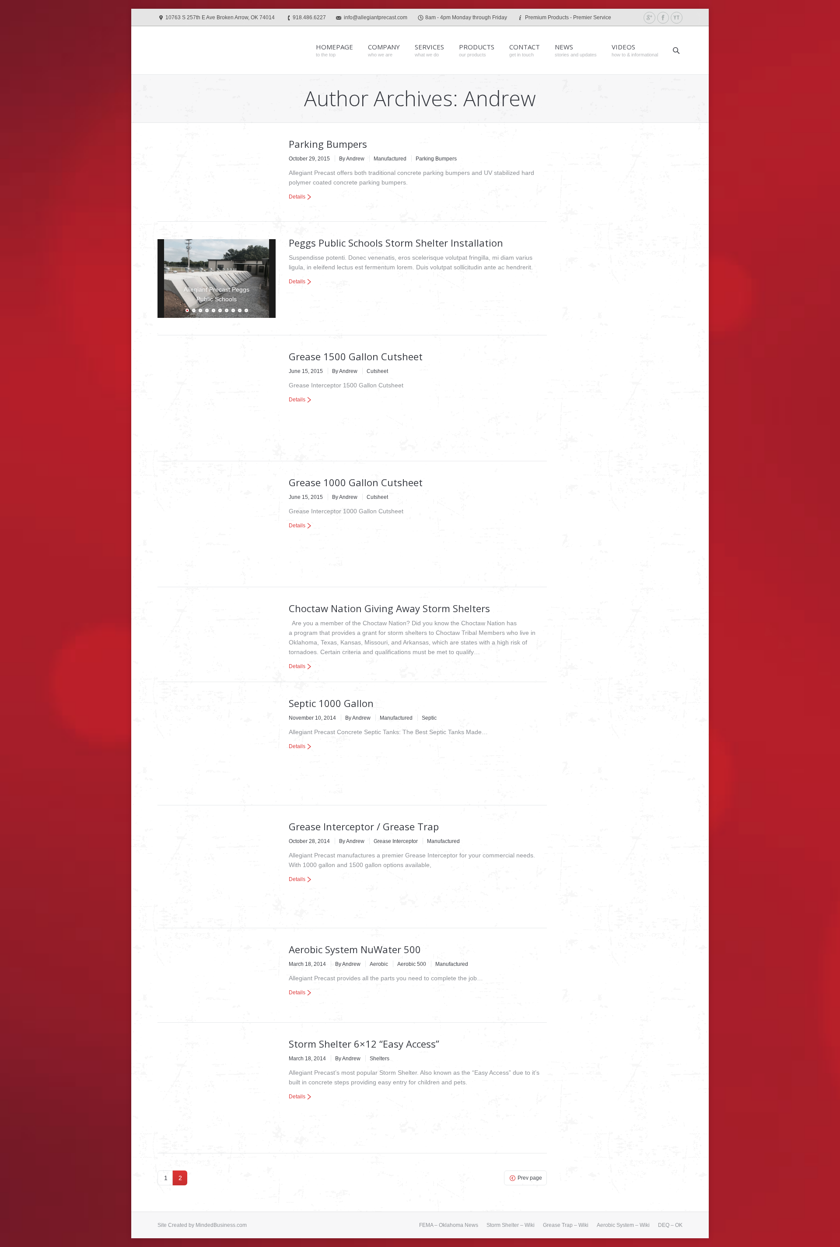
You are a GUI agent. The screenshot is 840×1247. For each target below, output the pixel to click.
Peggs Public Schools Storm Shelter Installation (396, 242)
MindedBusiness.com (221, 1225)
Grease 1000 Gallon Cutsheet (356, 482)
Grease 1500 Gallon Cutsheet (356, 356)
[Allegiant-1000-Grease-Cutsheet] (217, 524)
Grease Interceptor (396, 841)
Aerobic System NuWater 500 (355, 949)
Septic (429, 718)
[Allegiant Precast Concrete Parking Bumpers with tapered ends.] (217, 172)
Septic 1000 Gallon (331, 703)
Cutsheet (377, 371)
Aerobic (379, 964)
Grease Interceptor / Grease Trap (364, 826)
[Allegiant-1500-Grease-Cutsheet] (217, 398)
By (351, 159)
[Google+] (649, 18)
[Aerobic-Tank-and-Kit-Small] (217, 975)
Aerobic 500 (411, 964)
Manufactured (390, 159)
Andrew (499, 98)
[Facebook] (663, 18)
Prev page (530, 1178)
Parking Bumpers (328, 143)
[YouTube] (676, 18)
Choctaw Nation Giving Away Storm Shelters (389, 608)
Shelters (379, 1058)
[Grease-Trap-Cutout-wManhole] (217, 867)
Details (297, 197)
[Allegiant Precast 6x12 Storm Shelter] (217, 1088)
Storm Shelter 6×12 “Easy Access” (364, 1043)
